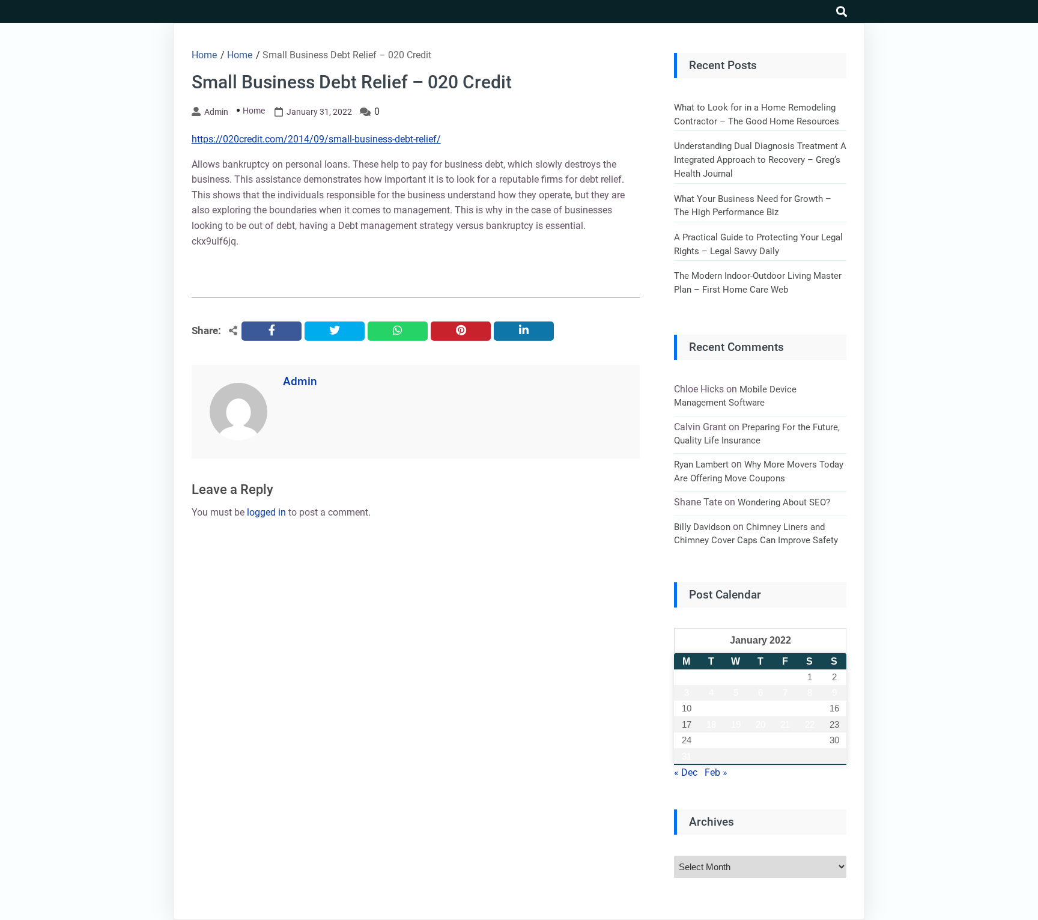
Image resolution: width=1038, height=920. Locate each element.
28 (785, 740)
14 (785, 708)
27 (760, 740)
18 (711, 724)
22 (810, 724)
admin (216, 112)
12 (736, 708)
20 (760, 724)
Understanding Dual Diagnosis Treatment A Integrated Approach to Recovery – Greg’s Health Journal (760, 159)
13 (760, 708)
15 (810, 708)
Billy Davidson (702, 527)
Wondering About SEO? (784, 502)
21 (785, 724)
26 (736, 740)
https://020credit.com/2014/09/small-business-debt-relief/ (316, 139)
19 (736, 724)
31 (686, 756)
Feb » (716, 772)
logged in (266, 512)
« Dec (685, 772)
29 (810, 740)
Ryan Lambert (701, 464)
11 (710, 708)
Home (254, 110)
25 (711, 740)
